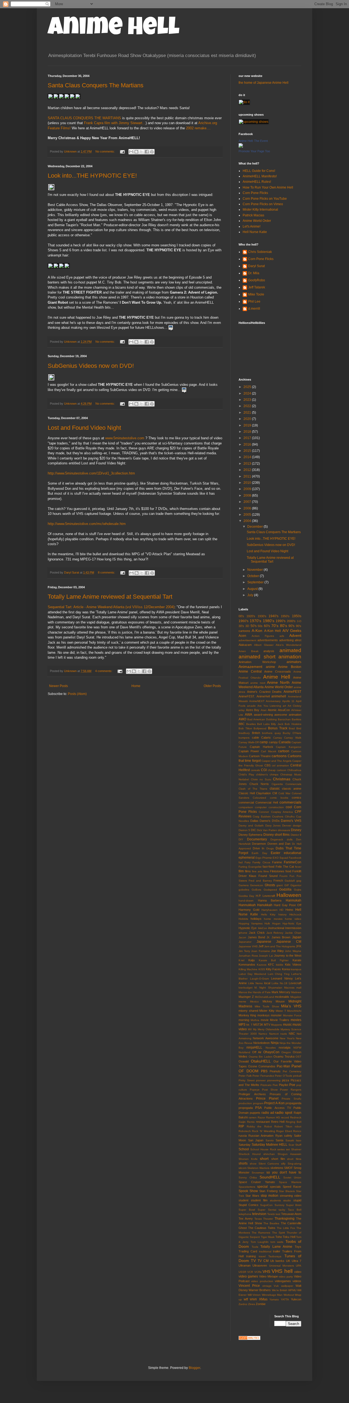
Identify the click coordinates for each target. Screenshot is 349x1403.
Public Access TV (277, 1107)
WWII (253, 1299)
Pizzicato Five (269, 1084)
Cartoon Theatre (260, 756)
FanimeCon (292, 862)
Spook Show (248, 1191)
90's (291, 626)
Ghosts (270, 885)
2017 (247, 438)
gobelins (244, 889)
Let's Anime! (251, 226)
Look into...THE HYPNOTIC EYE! (92, 175)
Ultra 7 (296, 1260)
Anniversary (273, 701)
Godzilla (285, 889)
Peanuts (275, 1071)
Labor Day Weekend (252, 973)
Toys (298, 1246)
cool (289, 807)
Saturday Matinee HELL (270, 1145)
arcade (251, 705)
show (253, 1163)
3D (247, 626)
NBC (292, 1033)
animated (290, 650)
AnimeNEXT (256, 701)
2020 (247, 419)
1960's (243, 621)
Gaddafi (290, 880)
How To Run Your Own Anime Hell (268, 187)
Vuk (276, 1285)
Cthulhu (290, 816)
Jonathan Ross (248, 955)
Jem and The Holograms (279, 946)
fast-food (268, 866)
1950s (296, 616)
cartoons (279, 756)
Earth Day (259, 853)
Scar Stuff (294, 1144)
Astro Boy (253, 710)
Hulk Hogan (272, 923)
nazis (283, 1033)
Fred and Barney (260, 880)
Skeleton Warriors (258, 1167)
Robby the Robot (259, 1126)
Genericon (256, 885)
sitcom (242, 1167)
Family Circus (261, 862)
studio (287, 1200)
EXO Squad (280, 857)
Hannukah (293, 900)
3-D (299, 621)
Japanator (245, 941)
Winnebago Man (272, 1294)
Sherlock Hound (250, 1154)
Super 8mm (293, 1205)
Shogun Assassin (289, 1154)
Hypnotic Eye (248, 928)
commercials (290, 802)
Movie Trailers (279, 1020)
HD (281, 909)
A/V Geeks (291, 630)
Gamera (244, 885)
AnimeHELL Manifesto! (260, 176)
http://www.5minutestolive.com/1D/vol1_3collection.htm (91, 473)
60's (267, 626)
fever (298, 866)
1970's (255, 621)
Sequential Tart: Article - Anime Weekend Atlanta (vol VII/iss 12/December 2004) (111, 607)
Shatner (296, 1149)
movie (265, 1020)
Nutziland (244, 1052)
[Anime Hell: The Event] (241, 146)
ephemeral (247, 857)
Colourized (259, 797)
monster (276, 1015)
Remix (251, 1121)
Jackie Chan (293, 932)
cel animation (280, 765)
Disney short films (276, 835)
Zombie (261, 1304)
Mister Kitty (267, 1010)
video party (286, 1276)
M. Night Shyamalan (268, 987)
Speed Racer (292, 1186)
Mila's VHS (291, 1006)
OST (298, 1056)
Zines (251, 1304)
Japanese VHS (248, 946)
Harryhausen (269, 909)
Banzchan (284, 719)
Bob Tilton (245, 728)
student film (259, 1200)
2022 (247, 406)
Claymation (263, 793)
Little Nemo (255, 983)
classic (275, 788)
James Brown (281, 937)
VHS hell (282, 1271)
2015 (247, 451)
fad (241, 862)
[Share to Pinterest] (152, 151)
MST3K (258, 1024)
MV (250, 1029)
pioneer (261, 1080)
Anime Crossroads (277, 671)
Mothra (255, 1020)
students (275, 1200)
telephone (245, 1214)
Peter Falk (245, 1075)
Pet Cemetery (292, 1071)
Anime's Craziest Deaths (264, 691)
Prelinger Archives (252, 1094)
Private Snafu (291, 1098)
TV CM (263, 1261)
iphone (243, 932)
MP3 (242, 1024)
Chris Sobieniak (260, 252)
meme (242, 1001)
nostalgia (284, 1047)
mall (298, 987)
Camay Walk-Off (249, 742)
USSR (242, 1271)
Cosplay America (282, 811)
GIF (286, 885)
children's (262, 774)
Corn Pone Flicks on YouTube (265, 199)
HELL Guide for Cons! (259, 171)
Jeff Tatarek (256, 287)
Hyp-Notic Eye (291, 923)
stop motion (269, 1196)
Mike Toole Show (267, 1006)
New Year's (287, 1038)
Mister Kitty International (260, 209)
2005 (247, 515)
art (284, 705)
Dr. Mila (253, 273)
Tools (255, 1246)
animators (294, 662)
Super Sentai (267, 1209)
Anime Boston (289, 667)
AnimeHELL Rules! (257, 182)
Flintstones (277, 871)
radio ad (267, 1113)
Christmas (281, 779)
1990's (280, 621)
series (281, 1149)
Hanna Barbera (270, 900)
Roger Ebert (284, 1131)
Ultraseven (259, 1265)
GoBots (256, 889)
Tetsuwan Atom (291, 1214)
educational (292, 853)
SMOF (288, 1167)
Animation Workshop (257, 662)
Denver (286, 825)
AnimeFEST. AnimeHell (254, 696)
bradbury (244, 733)
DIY (241, 839)
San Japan (256, 1140)
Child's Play (246, 774)
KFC (271, 964)
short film (278, 1158)
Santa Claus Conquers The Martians (95, 85)
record (285, 1117)
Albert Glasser (263, 644)
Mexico (254, 1001)
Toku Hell (289, 1236)
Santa (279, 1140)
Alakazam (245, 644)
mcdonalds (282, 996)
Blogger (194, 1368)
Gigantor (295, 885)
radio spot (283, 1112)
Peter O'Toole (283, 1075)
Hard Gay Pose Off (287, 905)
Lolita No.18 (279, 983)
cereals (255, 770)
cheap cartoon (277, 770)
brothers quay (271, 733)
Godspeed (270, 889)
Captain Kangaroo (288, 746)
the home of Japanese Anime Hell (263, 83)
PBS (264, 1071)
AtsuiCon (284, 710)
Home (135, 686)
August (252, 589)
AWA (248, 715)
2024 (247, 393)
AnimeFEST (292, 692)
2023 (247, 400)
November (255, 570)
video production (262, 1281)
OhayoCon (271, 1052)
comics (296, 797)
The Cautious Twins (261, 1227)
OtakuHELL (261, 1061)
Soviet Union (292, 1177)
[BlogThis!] (136, 151)
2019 (247, 425)
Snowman (258, 1172)
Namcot (274, 1033)
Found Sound (268, 875)
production (245, 1103)
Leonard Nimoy (282, 978)
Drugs (270, 848)
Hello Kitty (268, 914)
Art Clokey (294, 705)
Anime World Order (257, 221)
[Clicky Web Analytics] (249, 1339)
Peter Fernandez (263, 1075)
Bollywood (260, 728)
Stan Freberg (268, 1191)
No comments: (105, 151)
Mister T (281, 1010)
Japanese (264, 942)
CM (274, 793)
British (256, 733)
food (288, 871)
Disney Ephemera (250, 834)
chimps (274, 774)
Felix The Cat (285, 866)
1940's (273, 616)
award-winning (263, 714)
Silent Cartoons (268, 1163)
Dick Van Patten (267, 830)
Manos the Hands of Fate (255, 992)
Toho (278, 1236)
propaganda (293, 1103)
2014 (247, 457)
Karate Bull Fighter (274, 960)
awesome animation (287, 714)
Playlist (283, 1084)
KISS (261, 969)
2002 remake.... (198, 128)
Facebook (295, 857)
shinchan (269, 1154)
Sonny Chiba (248, 1177)
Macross (289, 987)
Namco (262, 1033)
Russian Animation (260, 1135)
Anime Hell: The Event (253, 140)
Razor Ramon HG (269, 1117)
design (297, 825)
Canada (285, 742)
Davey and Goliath (251, 825)
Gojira (297, 889)
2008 (247, 495)
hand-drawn (246, 900)
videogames (283, 1281)
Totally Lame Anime (276, 1247)
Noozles (271, 1047)
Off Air (256, 1052)
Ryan (278, 1135)
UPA (298, 1265)
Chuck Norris (259, 784)
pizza (285, 1080)
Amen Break (248, 651)
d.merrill (254, 309)
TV (253, 1260)
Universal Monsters (281, 1265)
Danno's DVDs (270, 820)
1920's (250, 616)
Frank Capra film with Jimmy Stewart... (115, 123)
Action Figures (263, 635)
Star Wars (252, 1195)
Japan (296, 937)
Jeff (260, 946)
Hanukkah (264, 905)
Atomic (272, 710)
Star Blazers (287, 1191)
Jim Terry (244, 951)
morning (244, 1020)
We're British (279, 1290)
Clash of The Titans (253, 788)
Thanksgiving (284, 1218)
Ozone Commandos (261, 1066)
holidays (256, 918)
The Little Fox (286, 1227)
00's (241, 616)
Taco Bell (294, 1209)
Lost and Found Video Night (84, 427)
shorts (243, 1163)
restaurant (263, 1121)
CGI (264, 770)
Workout (289, 1294)
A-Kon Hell (272, 631)
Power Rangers (290, 1089)
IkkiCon (262, 928)
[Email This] (131, 151)
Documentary (257, 839)
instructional (276, 928)
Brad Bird (295, 728)
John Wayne (293, 951)
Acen (242, 636)
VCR (250, 1271)
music (287, 1024)
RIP (241, 1126)
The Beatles (271, 1223)
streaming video (290, 1195)
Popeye (255, 1089)
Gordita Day (246, 895)
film (241, 871)
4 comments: (104, 671)
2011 (247, 476)
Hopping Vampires (251, 923)
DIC (253, 830)
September (255, 582)
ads (281, 635)
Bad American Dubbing (262, 719)
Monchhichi (294, 1010)
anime (270, 667)
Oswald (244, 1061)
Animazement (250, 666)
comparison (246, 807)
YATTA (285, 1299)
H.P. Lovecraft (265, 895)
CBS (267, 765)
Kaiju (251, 960)
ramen (253, 1117)
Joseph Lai (266, 955)
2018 (247, 432)
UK (288, 1260)
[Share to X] (141, 151)
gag (298, 880)
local (267, 983)
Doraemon (259, 843)
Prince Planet (267, 1098)
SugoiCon (266, 1205)
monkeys (263, 1015)
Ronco (297, 1131)
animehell (278, 696)
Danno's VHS (291, 821)
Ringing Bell (293, 1121)
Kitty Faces (273, 969)
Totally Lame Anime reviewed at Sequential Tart (110, 596)
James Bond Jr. (259, 937)
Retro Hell (278, 1121)
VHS (266, 1271)
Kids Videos (293, 964)
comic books (279, 797)
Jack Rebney (275, 932)
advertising (286, 640)
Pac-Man (283, 1066)
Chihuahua (294, 770)
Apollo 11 (288, 701)
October (253, 576)
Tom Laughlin (260, 1241)
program (258, 1103)
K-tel (241, 960)
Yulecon (296, 1299)
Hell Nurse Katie (255, 232)
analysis (268, 651)
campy (273, 742)
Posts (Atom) (77, 694)
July (250, 595)
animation (289, 656)
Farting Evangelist (250, 866)
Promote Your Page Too (254, 151)
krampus (296, 969)
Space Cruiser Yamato (257, 1182)
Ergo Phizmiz (263, 857)
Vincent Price (249, 1286)
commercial (246, 802)
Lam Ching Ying (279, 973)
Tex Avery (246, 1218)
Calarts (266, 737)
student (243, 1200)
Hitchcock (295, 914)
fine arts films (260, 871)
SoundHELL (270, 1177)
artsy (242, 710)
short (264, 1158)
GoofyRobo (256, 280)
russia (243, 1135)
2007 (247, 502)
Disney (296, 830)
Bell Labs (263, 724)
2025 (247, 387)
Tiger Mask (268, 1236)
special (262, 1187)
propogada (246, 1107)
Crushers (277, 816)
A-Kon (257, 630)
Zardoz (243, 1304)
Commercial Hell (266, 802)
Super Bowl (247, 1209)
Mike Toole (256, 294)
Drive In (258, 848)
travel (262, 1256)
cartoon (283, 751)
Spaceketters (247, 1186)
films (248, 871)
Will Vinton (254, 1294)
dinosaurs (284, 830)
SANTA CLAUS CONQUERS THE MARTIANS (84, 118)
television (259, 1214)
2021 (247, 412)
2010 (247, 483)
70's (274, 625)
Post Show (270, 1089)
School (244, 1149)
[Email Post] (122, 151)
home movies (273, 918)
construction (276, 807)
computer (261, 807)
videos (297, 1281)
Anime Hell (113, 29)
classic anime (291, 788)
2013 (247, 463)
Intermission (293, 928)
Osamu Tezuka (283, 1056)
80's (283, 625)
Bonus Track (277, 728)
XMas (263, 1299)
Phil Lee (254, 301)
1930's (262, 616)
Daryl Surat (256, 266)
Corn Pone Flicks (255, 193)
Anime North (278, 682)
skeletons (276, 1167)
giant (279, 885)
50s (260, 626)
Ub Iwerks (277, 1260)
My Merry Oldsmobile (266, 1029)
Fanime (277, 862)
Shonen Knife (248, 1158)
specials (275, 1186)
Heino (289, 909)
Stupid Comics (248, 1205)
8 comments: (107, 572)
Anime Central (250, 671)
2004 (247, 521)
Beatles (251, 724)
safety (288, 1135)
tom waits (276, 1241)
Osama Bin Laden (260, 1056)
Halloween (288, 895)
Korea (286, 969)
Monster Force (292, 1015)
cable (255, 737)
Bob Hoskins (293, 724)
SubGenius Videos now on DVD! (91, 365)
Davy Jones (273, 825)
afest (298, 640)
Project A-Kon (274, 1103)
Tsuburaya (274, 1256)
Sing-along (294, 1163)
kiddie (279, 964)
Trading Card (248, 1251)
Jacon (242, 937)
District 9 (296, 834)
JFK (298, 946)
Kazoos (261, 964)
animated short (257, 656)
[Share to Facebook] (146, 151)
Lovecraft (295, 983)
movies (296, 1020)
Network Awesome (265, 1038)
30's (241, 626)
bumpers (244, 737)
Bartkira (296, 719)
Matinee (296, 992)
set (288, 1149)
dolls (290, 839)
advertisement (247, 640)
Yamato (274, 1299)
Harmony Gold (249, 909)
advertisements (267, 640)
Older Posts (212, 686)
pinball (297, 1075)
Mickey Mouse (274, 1001)
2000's (291, 621)
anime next (257, 682)
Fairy (248, 862)
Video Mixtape (268, 1276)
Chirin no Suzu (261, 779)
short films (294, 1158)
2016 (247, 444)
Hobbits (243, 918)
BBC (242, 724)
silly (283, 1163)
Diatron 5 (244, 830)
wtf (246, 1299)
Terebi (271, 1214)
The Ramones (261, 1232)
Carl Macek (268, 751)
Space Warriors (290, 1182)
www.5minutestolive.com (124, 438)
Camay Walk (292, 737)
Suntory (279, 1205)
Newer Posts (58, 686)
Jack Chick (257, 932)
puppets (255, 1112)
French (278, 880)
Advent (295, 635)
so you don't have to (283, 1172)
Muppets (276, 1024)
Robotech (245, 1131)
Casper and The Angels (276, 760)
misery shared (248, 1010)
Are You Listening (269, 705)
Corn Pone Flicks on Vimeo (263, 204)
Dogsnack (276, 839)
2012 (247, 470)
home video (293, 918)
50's (254, 626)
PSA (258, 1108)
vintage (267, 1285)
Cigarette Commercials (287, 784)
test (278, 1214)
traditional (265, 1251)
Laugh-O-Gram (259, 978)
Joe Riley (277, 951)
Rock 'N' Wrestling (263, 1131)
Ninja (275, 1043)
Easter (275, 853)
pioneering (274, 1080)
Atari (263, 710)
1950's (285, 616)
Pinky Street (247, 1080)
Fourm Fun (286, 875)
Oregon (286, 1052)
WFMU (292, 1290)
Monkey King (247, 1015)
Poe (292, 1085)
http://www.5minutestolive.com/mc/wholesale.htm (87, 524)
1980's (268, 621)
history (282, 914)
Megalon (295, 996)
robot (298, 1126)
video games (248, 1276)
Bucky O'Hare (292, 733)
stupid (297, 1200)
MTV (267, 1024)
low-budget (245, 987)
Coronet (264, 811)
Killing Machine (248, 969)
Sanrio (270, 1140)
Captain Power (249, 751)
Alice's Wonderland (288, 644)
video (297, 1271)
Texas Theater (263, 1218)
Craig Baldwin (261, 816)
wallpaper (287, 1285)
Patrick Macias (253, 215)
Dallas (254, 820)
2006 (247, 508)
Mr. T (249, 1024)
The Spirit (278, 1232)
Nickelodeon (261, 1042)
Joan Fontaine (260, 951)
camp (264, 742)
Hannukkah (247, 905)
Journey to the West (287, 955)
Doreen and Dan (279, 843)
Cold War (284, 793)
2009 (247, 489)
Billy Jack (277, 724)
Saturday (245, 1144)
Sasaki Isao (293, 1140)
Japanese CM (288, 942)
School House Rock (263, 1149)
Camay (277, 737)
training (251, 1256)
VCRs (257, 1271)
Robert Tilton (283, 1126)
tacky (282, 1209)
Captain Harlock (261, 746)
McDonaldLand (264, 996)
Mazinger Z (246, 996)
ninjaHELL (254, 1047)
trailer (276, 1251)
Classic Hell (247, 793)
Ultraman (245, 1265)
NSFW (297, 1047)
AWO (242, 719)
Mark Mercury (281, 992)
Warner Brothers (260, 1290)
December (255, 527)
